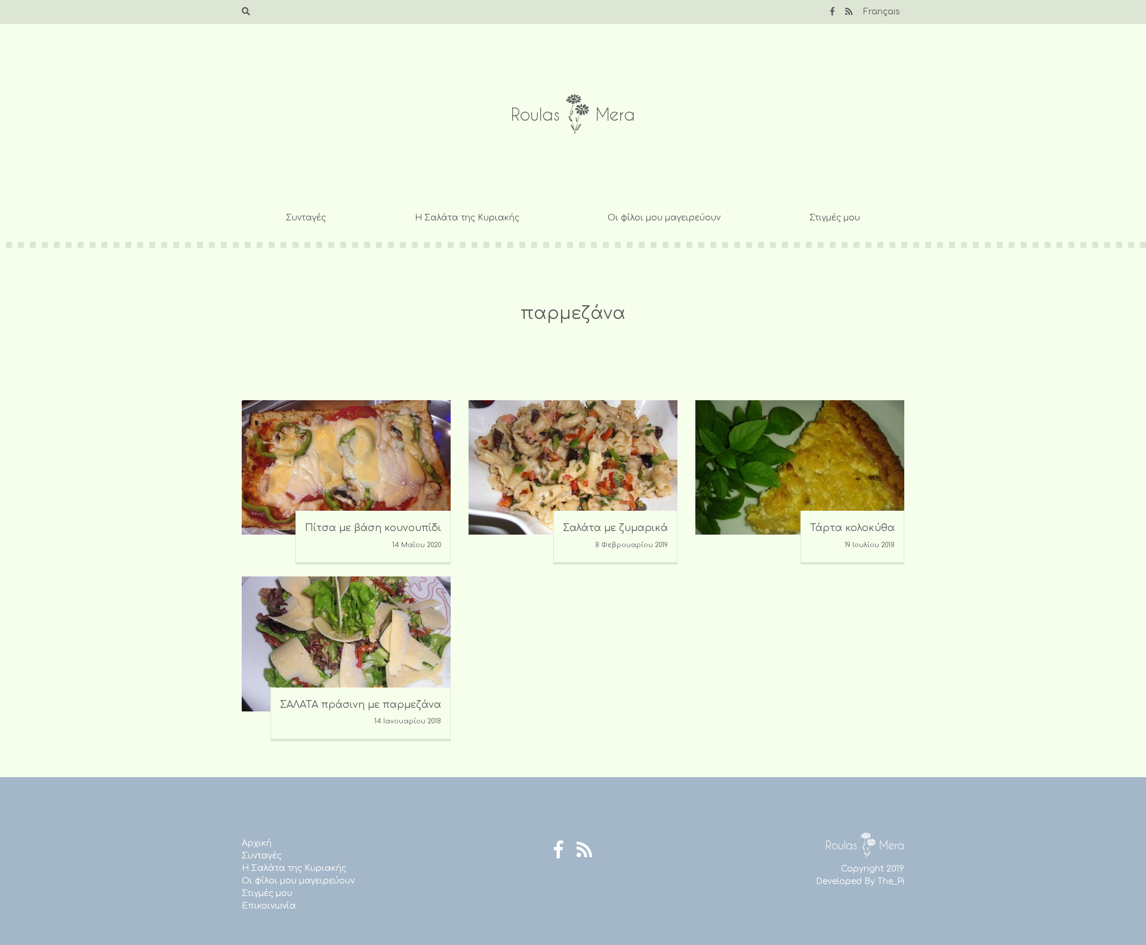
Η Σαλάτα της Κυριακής (467, 217)
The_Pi (890, 881)
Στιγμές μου (834, 217)
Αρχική (257, 843)
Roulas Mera (573, 114)
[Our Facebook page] (832, 11)
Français (881, 11)
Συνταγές (306, 217)
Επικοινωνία (269, 905)
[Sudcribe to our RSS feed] (849, 11)
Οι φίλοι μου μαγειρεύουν (664, 217)
